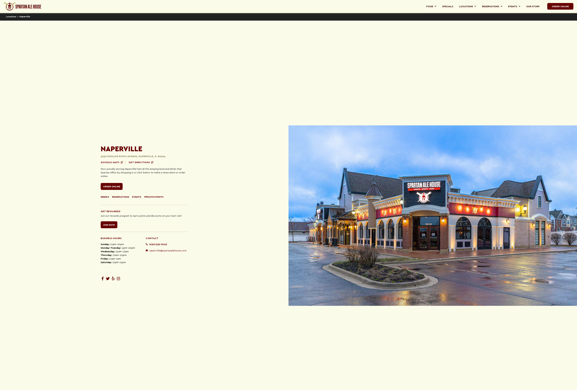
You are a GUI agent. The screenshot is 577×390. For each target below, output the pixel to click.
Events (136, 196)
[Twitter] (108, 278)
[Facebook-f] (102, 278)
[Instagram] (118, 278)
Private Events (153, 196)
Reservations (120, 196)
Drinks (105, 196)
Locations (11, 16)
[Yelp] (113, 278)
